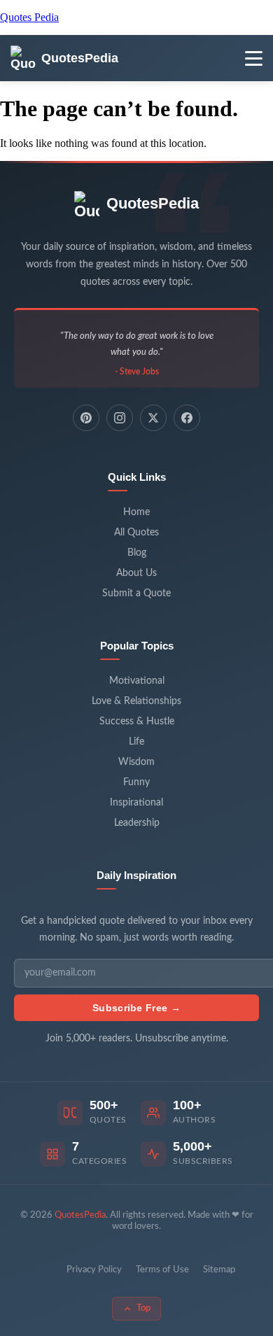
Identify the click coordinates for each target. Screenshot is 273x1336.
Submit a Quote (136, 593)
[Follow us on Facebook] (187, 418)
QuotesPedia (152, 203)
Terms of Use (162, 1269)
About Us (136, 573)
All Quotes (136, 532)
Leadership (137, 823)
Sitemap (219, 1269)
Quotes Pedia (29, 17)
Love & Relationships (136, 701)
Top (143, 1308)
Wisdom (136, 762)
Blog (136, 553)
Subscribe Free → (136, 1007)
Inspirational (136, 803)
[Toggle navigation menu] (253, 58)
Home (136, 512)
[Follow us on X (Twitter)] (153, 418)
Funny (136, 782)
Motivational (136, 681)
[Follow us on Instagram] (119, 418)
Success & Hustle (136, 721)
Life (136, 742)
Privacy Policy (94, 1269)
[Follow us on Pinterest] (86, 418)
